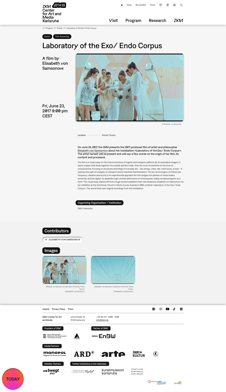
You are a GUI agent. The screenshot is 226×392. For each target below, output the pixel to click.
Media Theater (109, 135)
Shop (129, 5)
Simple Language (160, 5)
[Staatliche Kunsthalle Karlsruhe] (137, 372)
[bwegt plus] (51, 372)
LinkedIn (181, 309)
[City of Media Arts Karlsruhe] (178, 383)
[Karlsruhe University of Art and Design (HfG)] (82, 371)
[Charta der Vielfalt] (157, 383)
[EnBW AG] (103, 336)
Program (133, 20)
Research (157, 20)
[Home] (57, 12)
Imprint (46, 309)
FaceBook (153, 309)
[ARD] (84, 354)
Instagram (160, 309)
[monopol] (55, 354)
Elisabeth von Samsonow (93, 150)
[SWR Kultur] (139, 354)
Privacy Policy (58, 309)
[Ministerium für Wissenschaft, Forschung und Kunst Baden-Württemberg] (55, 336)
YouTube (167, 309)
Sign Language (167, 5)
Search (181, 5)
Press (152, 5)
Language (174, 5)
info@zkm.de (102, 320)
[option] (64, 275)
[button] (130, 87)
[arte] (113, 354)
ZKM (178, 20)
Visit (113, 20)
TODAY (13, 378)
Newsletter (141, 5)
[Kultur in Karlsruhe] (155, 354)
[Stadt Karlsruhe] (77, 336)
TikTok (174, 309)
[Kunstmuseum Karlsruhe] (113, 372)
